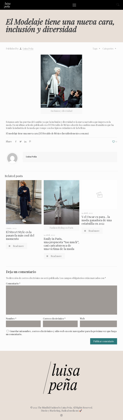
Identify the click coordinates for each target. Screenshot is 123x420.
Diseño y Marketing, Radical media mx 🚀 (61, 410)
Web (82, 318)
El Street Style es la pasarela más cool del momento (20, 235)
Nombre (11, 318)
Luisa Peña (28, 48)
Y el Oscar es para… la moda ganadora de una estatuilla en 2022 (97, 220)
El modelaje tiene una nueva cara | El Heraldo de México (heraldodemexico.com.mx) (47, 133)
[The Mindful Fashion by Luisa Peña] (6, 5)
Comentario (13, 283)
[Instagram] (61, 415)
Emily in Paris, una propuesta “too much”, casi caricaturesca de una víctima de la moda (61, 244)
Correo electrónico (54, 318)
